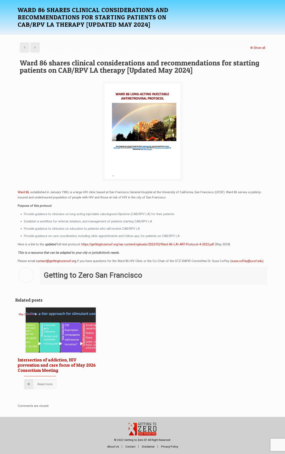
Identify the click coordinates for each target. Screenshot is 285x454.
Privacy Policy (169, 446)
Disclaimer (148, 446)
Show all (259, 48)
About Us (113, 446)
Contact (130, 446)
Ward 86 (23, 192)
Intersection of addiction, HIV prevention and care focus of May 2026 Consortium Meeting (57, 365)
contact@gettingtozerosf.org (56, 261)
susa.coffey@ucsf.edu (246, 261)
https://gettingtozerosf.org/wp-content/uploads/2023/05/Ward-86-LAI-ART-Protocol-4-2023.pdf (147, 244)
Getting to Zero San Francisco (93, 275)
